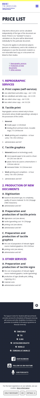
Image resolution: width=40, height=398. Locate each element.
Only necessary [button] (11, 393)
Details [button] (30, 393)
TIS (21, 335)
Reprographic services (18, 63)
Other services (16, 70)
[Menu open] (37, 6)
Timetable (21, 331)
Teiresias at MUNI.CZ (21, 350)
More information (23, 388)
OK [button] (22, 393)
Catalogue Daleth (21, 343)
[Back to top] (36, 305)
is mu (21, 339)
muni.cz (21, 347)
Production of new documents (16, 67)
